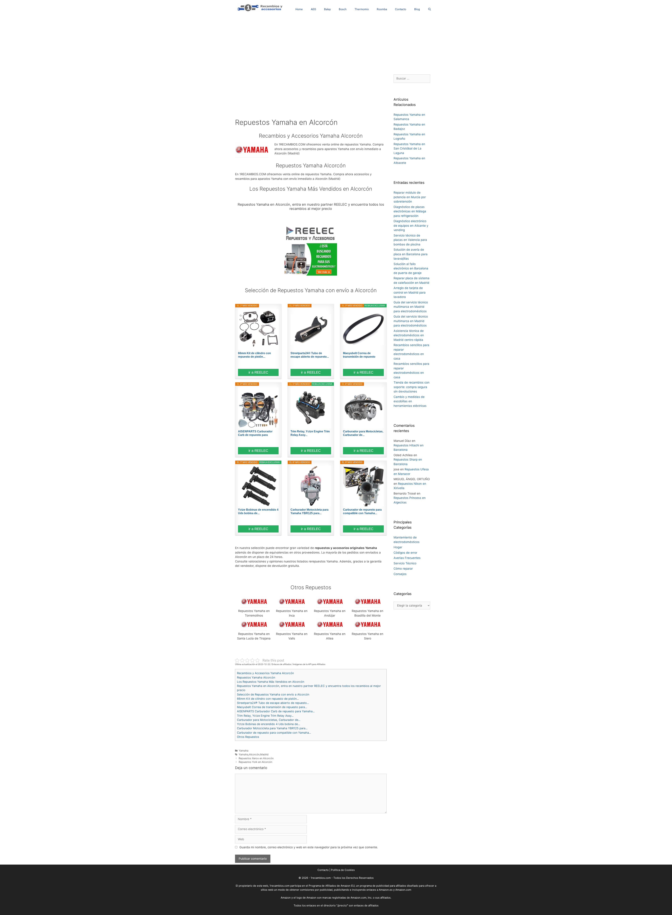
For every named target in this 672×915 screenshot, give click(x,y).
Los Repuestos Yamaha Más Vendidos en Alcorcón (270, 681)
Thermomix (362, 9)
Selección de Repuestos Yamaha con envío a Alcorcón (273, 694)
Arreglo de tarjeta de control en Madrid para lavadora (410, 292)
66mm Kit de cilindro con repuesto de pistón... (254, 355)
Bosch (342, 9)
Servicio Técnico (405, 563)
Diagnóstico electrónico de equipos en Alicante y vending (411, 225)
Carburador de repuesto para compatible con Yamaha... (362, 511)
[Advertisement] (336, 42)
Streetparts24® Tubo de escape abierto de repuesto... (309, 355)
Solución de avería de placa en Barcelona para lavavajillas (411, 254)
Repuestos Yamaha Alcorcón (256, 677)
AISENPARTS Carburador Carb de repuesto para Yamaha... (255, 433)
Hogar (398, 547)
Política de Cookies (343, 870)
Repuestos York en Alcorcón (255, 761)
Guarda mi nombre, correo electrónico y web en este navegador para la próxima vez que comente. (308, 847)
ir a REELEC (258, 372)
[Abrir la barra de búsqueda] (429, 9)
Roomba (382, 9)
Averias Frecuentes (407, 558)
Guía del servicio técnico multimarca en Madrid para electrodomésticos (411, 307)
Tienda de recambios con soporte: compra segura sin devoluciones (411, 387)
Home (299, 9)
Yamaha (243, 750)
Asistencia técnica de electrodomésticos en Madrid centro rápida (409, 335)
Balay (327, 9)
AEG (313, 9)
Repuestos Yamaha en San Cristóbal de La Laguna (409, 148)
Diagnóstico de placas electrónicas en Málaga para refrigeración (410, 211)
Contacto (400, 9)
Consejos (400, 574)
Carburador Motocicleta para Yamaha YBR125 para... (309, 511)
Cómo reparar (403, 568)
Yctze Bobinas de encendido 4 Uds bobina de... (258, 511)
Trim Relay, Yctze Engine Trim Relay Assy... (310, 433)
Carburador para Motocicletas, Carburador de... (363, 433)
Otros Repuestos (248, 737)
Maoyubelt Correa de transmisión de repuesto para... (359, 355)
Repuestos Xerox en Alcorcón (256, 758)
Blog (417, 9)
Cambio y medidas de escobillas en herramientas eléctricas (410, 401)
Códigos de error (405, 552)
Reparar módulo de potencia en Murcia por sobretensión (410, 197)
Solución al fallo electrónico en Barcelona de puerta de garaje (411, 268)
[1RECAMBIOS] (260, 7)
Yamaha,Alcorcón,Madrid (253, 754)
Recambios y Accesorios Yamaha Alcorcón (265, 673)
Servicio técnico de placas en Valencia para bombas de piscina (410, 240)
